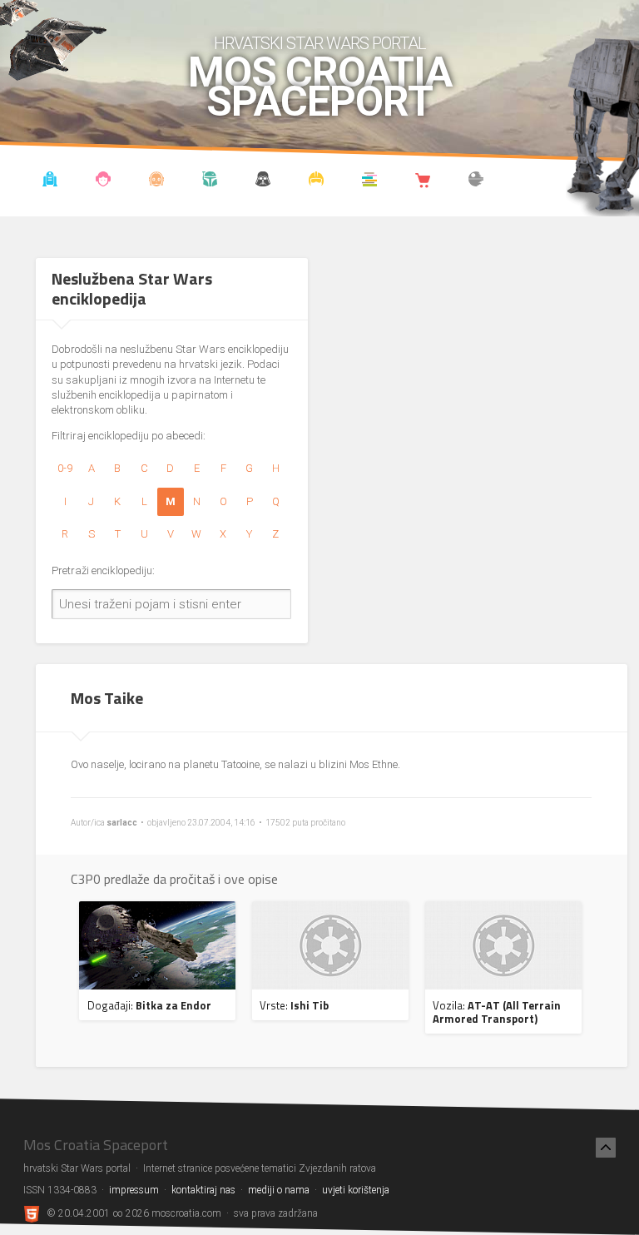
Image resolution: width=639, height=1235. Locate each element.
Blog (103, 181)
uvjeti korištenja (355, 1190)
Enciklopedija (157, 181)
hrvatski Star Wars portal (320, 43)
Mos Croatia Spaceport (320, 87)
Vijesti (50, 181)
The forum (476, 181)
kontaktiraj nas (203, 1190)
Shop (423, 181)
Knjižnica (370, 181)
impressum (134, 1190)
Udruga (263, 181)
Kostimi (316, 181)
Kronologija (210, 181)
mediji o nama (279, 1190)
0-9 (64, 468)
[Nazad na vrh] (606, 1148)
